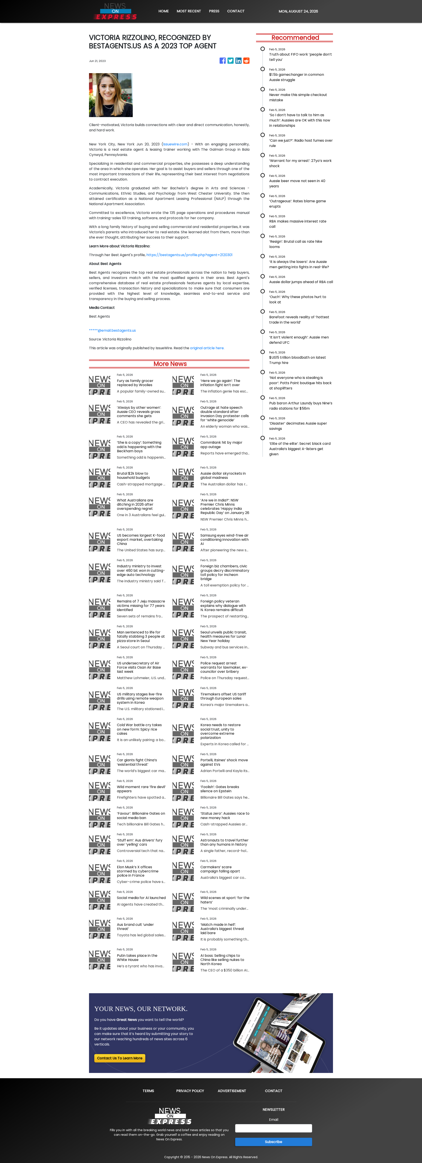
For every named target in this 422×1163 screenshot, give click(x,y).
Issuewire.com (175, 144)
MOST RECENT (189, 11)
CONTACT (236, 11)
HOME (163, 11)
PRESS (214, 11)
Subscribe (273, 1141)
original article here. (207, 348)
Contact (273, 1090)
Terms (148, 1090)
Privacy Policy (190, 1090)
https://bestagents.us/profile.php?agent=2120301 (189, 254)
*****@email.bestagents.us (112, 330)
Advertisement (232, 1090)
